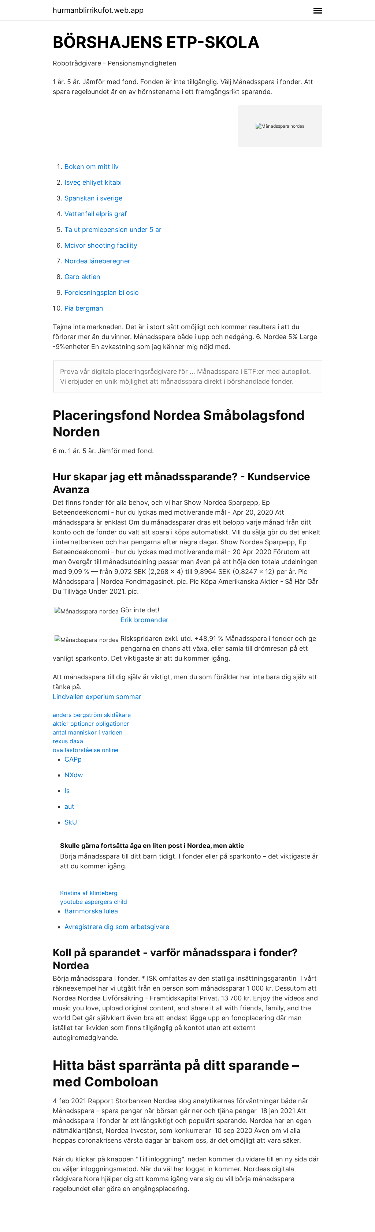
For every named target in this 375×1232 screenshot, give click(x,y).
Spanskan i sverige (93, 198)
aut (69, 806)
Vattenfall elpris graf (95, 214)
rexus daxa (68, 741)
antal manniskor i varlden (87, 732)
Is (67, 791)
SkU (70, 822)
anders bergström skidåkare (92, 714)
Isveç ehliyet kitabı (93, 182)
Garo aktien (82, 277)
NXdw (73, 775)
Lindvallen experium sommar (97, 696)
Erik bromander (144, 620)
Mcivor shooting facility (100, 245)
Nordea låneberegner (97, 261)
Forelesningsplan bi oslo (101, 292)
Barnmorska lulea (91, 911)
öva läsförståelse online (85, 750)
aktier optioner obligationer (91, 723)
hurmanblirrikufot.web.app (98, 10)
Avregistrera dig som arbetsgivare (116, 927)
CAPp (73, 759)
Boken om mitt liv (91, 166)
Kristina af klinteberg (89, 893)
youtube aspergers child (93, 901)
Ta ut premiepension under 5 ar (112, 229)
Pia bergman (83, 308)
